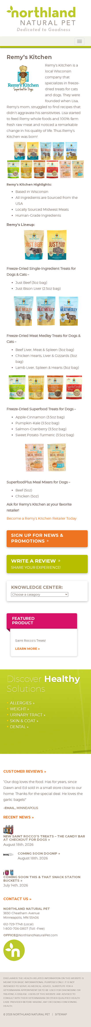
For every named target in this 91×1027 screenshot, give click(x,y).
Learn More (26, 649)
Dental (18, 726)
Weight (18, 709)
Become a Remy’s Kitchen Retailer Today (41, 518)
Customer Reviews (23, 771)
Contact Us (15, 899)
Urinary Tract (26, 715)
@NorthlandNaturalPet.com (30, 935)
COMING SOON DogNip (37, 853)
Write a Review (33, 561)
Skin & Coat (22, 721)
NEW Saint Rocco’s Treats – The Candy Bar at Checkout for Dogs (44, 838)
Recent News (17, 817)
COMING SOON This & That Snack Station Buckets (41, 878)
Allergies (21, 703)
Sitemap (61, 1014)
